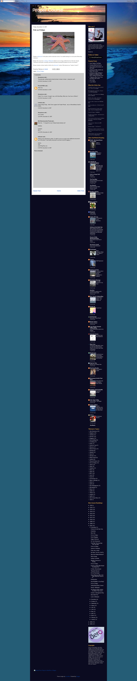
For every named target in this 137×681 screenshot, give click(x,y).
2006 (91, 622)
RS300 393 (92, 306)
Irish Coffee (92, 80)
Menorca (92, 447)
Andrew (91, 494)
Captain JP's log (94, 217)
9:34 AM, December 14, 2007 (44, 108)
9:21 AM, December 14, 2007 (44, 98)
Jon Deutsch (93, 185)
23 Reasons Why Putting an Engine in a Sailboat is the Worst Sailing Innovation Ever (96, 74)
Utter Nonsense (93, 431)
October (93, 601)
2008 (91, 523)
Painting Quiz (94, 579)
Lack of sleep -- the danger (95, 401)
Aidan (91, 466)
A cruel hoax (98, 308)
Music (91, 489)
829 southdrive (93, 201)
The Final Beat (93, 179)
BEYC (91, 473)
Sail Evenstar (93, 316)
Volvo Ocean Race (94, 497)
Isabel (91, 490)
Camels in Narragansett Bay (97, 592)
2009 (91, 521)
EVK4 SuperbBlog (93, 91)
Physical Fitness (93, 461)
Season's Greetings (95, 548)
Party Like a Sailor (95, 550)
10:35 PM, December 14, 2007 (45, 132)
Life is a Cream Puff (95, 174)
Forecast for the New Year (97, 529)
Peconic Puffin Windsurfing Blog (94, 238)
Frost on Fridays (94, 546)
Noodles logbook (94, 191)
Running (91, 450)
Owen (91, 471)
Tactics (91, 464)
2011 (91, 517)
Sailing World (91, 115)
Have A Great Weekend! (95, 245)
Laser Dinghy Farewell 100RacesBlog (95, 327)
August (93, 605)
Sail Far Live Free (94, 269)
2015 (91, 509)
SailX (91, 483)
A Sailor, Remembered (96, 569)
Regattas (92, 433)
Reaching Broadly (94, 368)
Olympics (92, 455)
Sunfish (91, 459)
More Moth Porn (94, 594)
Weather (91, 452)
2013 (91, 513)
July (92, 607)
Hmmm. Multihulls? (95, 587)
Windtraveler (93, 353)
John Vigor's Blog (94, 400)
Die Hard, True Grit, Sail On (97, 552)
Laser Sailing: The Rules (95, 63)
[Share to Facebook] (57, 69)
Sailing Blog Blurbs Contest (97, 585)
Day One (92, 175)
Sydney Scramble (95, 558)
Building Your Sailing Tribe (95, 364)
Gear (91, 454)
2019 (91, 505)
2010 (91, 519)
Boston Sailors (93, 321)
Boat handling (93, 440)
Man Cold (93, 533)
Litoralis (40, 102)
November (93, 599)
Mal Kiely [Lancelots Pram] (44, 121)
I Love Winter (93, 81)
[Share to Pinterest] (59, 69)
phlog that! (40, 56)
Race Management (94, 485)
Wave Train (92, 344)
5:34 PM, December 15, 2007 (44, 147)
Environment (92, 478)
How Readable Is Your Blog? (97, 581)
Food (91, 476)
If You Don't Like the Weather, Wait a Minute (99, 382)
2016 (91, 507)
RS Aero (91, 436)
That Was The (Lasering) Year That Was (96, 544)
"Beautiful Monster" (95, 571)
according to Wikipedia (48, 60)
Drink (91, 482)
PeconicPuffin (41, 85)
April (92, 613)
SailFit (91, 496)
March (92, 615)
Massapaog (92, 487)
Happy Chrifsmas (95, 539)
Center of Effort (93, 404)
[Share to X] (56, 69)
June (92, 609)
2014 (91, 511)
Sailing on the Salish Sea (96, 227)
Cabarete (92, 468)
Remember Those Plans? (95, 318)
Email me (90, 51)
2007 (91, 525)
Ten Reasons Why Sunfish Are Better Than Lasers (97, 590)
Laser (91, 475)
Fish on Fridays (39, 30)
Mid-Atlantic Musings (95, 280)
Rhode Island (93, 457)
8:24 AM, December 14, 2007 (44, 89)
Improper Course (98, 109)
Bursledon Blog (94, 151)
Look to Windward (95, 596)
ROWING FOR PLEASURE (96, 389)
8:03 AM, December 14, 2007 (44, 81)
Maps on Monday (94, 480)
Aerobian (92, 290)
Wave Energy (94, 556)
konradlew (67, 676)
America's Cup (93, 445)
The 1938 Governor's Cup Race (99, 282)
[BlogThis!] (54, 69)
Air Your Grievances (95, 541)
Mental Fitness (93, 448)
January (93, 619)
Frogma (97, 88)
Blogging (92, 438)
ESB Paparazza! (99, 260)
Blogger (78, 676)
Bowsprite (92, 212)
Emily (91, 443)
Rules (91, 469)
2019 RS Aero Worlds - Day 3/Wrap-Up (99, 299)
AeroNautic (92, 425)
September (94, 603)
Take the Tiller (93, 363)
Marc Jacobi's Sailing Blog (96, 296)
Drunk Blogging (94, 537)
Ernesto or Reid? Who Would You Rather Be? (97, 566)
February (93, 617)
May (92, 611)
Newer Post (37, 191)
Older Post (80, 191)
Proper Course (47, 10)
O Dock (92, 415)
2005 (91, 624)
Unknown (40, 136)
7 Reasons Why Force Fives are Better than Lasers (96, 77)
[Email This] (53, 69)
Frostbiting (92, 441)
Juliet (91, 499)
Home (59, 191)
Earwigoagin (97, 99)
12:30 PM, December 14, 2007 (45, 116)
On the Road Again (95, 573)
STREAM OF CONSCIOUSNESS (94, 162)
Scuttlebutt (98, 112)
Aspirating (93, 531)
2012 (91, 515)
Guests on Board (93, 323)
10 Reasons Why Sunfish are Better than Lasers (96, 70)
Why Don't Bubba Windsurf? (97, 554)
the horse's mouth (94, 244)
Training (91, 434)
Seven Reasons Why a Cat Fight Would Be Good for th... (97, 576)
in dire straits (92, 213)
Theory (91, 492)
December (93, 527)
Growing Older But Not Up (95, 65)
